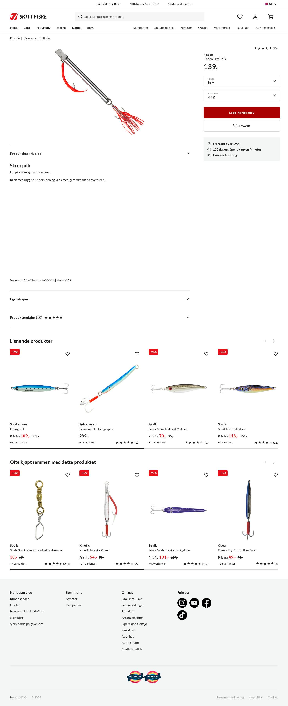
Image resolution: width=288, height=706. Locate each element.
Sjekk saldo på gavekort (26, 624)
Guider (15, 605)
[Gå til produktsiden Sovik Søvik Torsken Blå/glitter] (179, 510)
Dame (76, 27)
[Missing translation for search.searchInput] (78, 16)
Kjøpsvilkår (255, 697)
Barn (90, 27)
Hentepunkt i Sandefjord (27, 611)
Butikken (243, 27)
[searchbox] (143, 16)
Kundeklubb (130, 642)
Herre (61, 27)
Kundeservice (265, 27)
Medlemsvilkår (132, 649)
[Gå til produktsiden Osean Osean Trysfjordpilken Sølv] (248, 510)
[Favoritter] (240, 17)
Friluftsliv (43, 27)
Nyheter (186, 27)
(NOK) (18, 697)
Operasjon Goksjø (134, 624)
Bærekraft (129, 630)
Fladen (47, 38)
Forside (15, 38)
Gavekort (16, 617)
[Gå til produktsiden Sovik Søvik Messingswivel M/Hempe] (40, 510)
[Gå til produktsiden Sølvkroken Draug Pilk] (40, 389)
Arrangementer (132, 617)
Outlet (203, 27)
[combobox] (139, 16)
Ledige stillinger (133, 605)
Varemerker (222, 27)
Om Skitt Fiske (132, 599)
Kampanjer (140, 27)
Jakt (27, 27)
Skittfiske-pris (164, 27)
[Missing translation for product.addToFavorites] (67, 353)
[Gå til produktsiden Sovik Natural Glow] (248, 389)
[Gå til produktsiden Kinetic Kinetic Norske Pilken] (109, 510)
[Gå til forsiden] (28, 16)
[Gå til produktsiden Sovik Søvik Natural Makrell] (179, 389)
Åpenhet (128, 636)
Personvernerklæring (230, 697)
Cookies (273, 697)
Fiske (14, 27)
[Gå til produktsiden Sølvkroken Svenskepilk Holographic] (109, 389)
